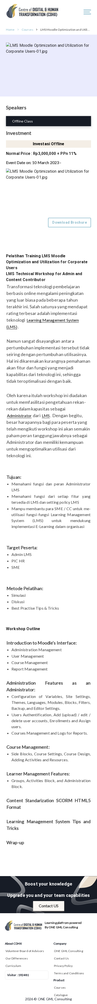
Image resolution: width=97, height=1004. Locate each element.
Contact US (48, 905)
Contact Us (61, 958)
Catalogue (61, 995)
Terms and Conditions (69, 973)
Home (10, 29)
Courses (27, 29)
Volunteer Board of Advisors (24, 951)
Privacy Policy (63, 966)
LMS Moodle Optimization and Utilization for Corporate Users (65, 29)
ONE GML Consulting (68, 951)
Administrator (19, 415)
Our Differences (16, 958)
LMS (46, 415)
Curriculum (13, 966)
